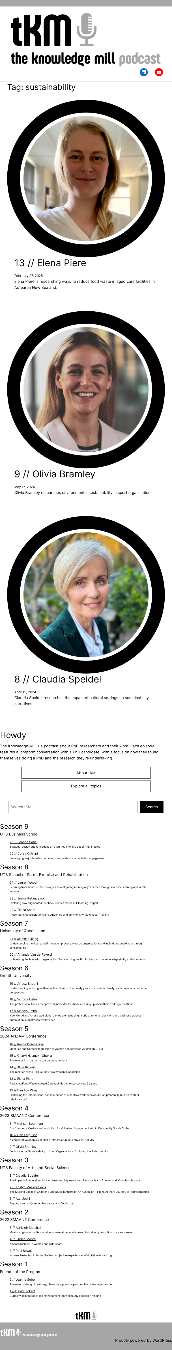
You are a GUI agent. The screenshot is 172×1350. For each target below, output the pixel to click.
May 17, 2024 (24, 487)
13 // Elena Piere (50, 262)
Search (151, 807)
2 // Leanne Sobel (22, 1279)
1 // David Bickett (22, 1291)
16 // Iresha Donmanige (27, 1044)
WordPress (162, 1340)
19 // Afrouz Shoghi (24, 983)
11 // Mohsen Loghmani (26, 1123)
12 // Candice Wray (24, 1090)
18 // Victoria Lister (23, 999)
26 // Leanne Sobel (23, 842)
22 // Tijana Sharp (23, 910)
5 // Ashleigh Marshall (25, 1227)
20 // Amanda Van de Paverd (31, 954)
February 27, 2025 (28, 276)
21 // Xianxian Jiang (24, 939)
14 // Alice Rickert (22, 1067)
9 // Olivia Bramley (54, 474)
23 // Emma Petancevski (27, 898)
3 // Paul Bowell (21, 1250)
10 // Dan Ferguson (23, 1135)
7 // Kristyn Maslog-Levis (28, 1187)
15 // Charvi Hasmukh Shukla (31, 1055)
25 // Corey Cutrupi (24, 853)
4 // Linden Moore (23, 1239)
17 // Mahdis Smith (23, 1011)
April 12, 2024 (25, 692)
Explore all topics (86, 786)
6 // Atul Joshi (20, 1198)
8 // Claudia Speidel (57, 679)
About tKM (86, 773)
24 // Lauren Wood (23, 882)
